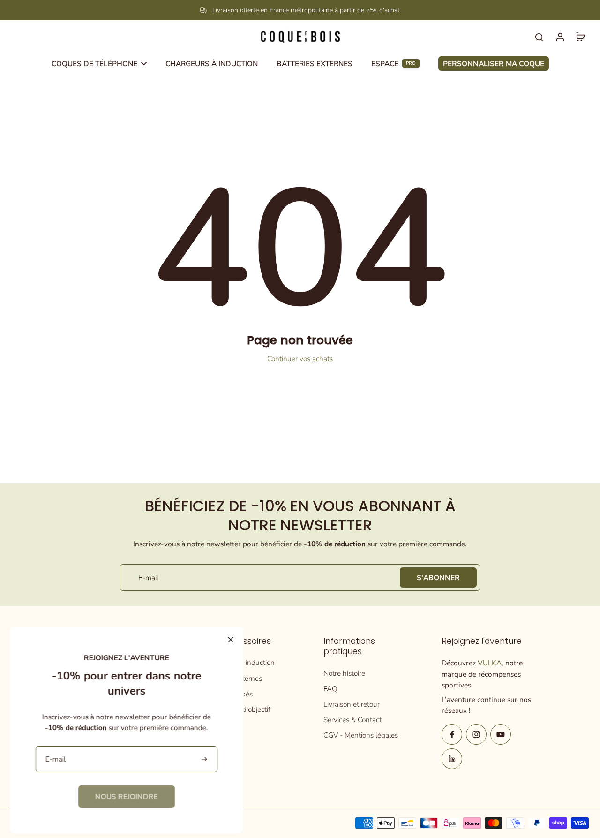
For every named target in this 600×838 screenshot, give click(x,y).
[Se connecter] (559, 36)
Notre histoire (344, 673)
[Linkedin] (452, 758)
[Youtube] (500, 734)
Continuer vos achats (300, 358)
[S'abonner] (205, 759)
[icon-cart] (580, 36)
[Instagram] (476, 734)
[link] (126, 796)
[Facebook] (452, 734)
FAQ (330, 689)
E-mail (148, 577)
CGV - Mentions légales (360, 735)
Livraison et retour (351, 704)
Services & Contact (352, 720)
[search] (539, 36)
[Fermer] (230, 639)
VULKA (490, 663)
